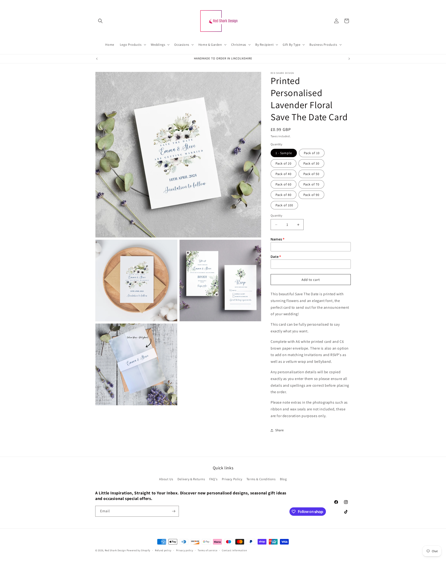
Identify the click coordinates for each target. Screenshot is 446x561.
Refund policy (163, 550)
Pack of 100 (284, 205)
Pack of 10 (312, 153)
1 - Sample (283, 153)
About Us (166, 479)
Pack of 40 (283, 174)
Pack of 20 (283, 163)
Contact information (234, 550)
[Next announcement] (349, 58)
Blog (283, 479)
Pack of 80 (283, 195)
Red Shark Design (115, 550)
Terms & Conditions (261, 479)
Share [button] (279, 430)
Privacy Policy (232, 479)
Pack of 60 (283, 184)
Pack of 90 (311, 195)
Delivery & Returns (191, 479)
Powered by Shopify (139, 550)
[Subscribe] (173, 511)
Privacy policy (184, 550)
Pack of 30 (311, 163)
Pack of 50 (311, 174)
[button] (100, 21)
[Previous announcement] (97, 58)
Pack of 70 (311, 184)
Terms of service (207, 550)
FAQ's (213, 479)
